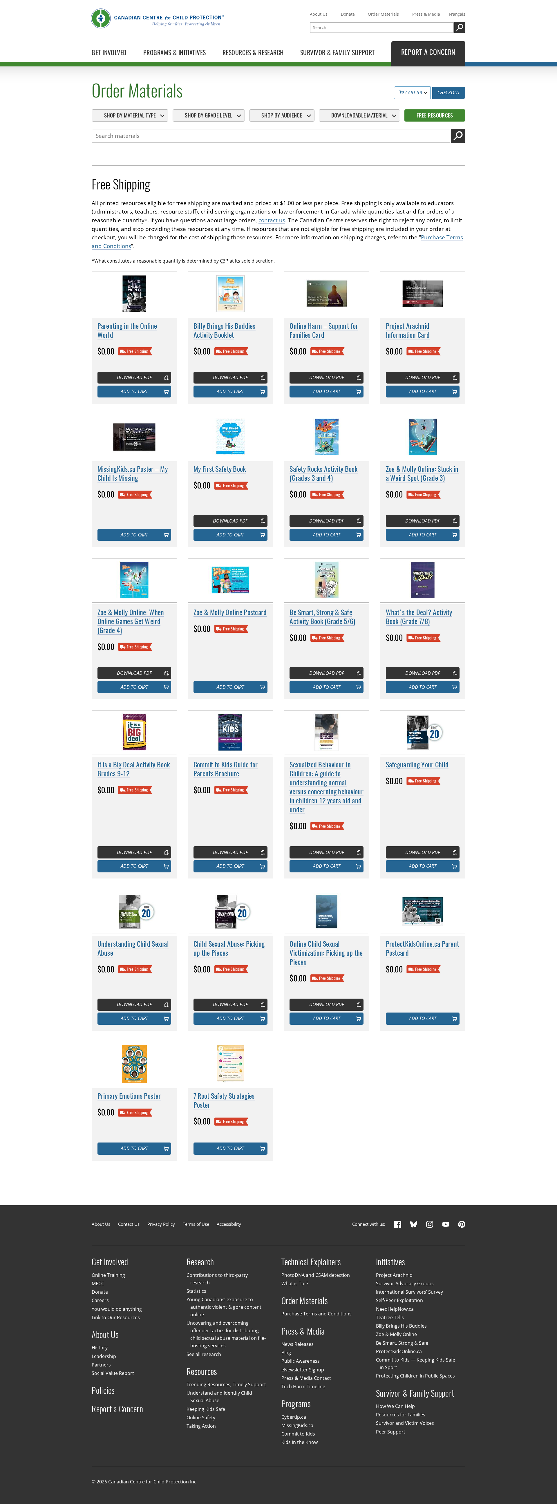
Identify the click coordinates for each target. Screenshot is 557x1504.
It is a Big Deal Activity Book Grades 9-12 (133, 769)
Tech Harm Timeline (303, 1386)
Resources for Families (400, 1414)
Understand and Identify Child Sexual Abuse (219, 1397)
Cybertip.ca (293, 1417)
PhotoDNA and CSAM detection (315, 1275)
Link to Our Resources (116, 1317)
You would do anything (117, 1309)
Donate (348, 14)
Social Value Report (113, 1373)
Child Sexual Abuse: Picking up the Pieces (229, 948)
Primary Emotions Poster (129, 1095)
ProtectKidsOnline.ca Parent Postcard (422, 948)
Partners (101, 1365)
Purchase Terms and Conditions (316, 1313)
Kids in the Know (299, 1442)
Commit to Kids (298, 1434)
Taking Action (201, 1426)
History (100, 1347)
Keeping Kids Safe (206, 1409)
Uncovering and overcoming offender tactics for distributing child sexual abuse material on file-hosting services (226, 1334)
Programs (296, 1403)
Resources (202, 1371)
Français (457, 14)
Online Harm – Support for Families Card (324, 330)
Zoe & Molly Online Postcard (230, 612)
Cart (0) (413, 92)
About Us (319, 14)
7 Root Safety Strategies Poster (224, 1100)
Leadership (104, 1356)
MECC (98, 1283)
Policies (103, 1390)
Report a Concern (117, 1409)
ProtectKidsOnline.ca (399, 1351)
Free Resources (435, 115)
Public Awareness (300, 1361)
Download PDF (134, 377)
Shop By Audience (281, 115)
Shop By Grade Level (208, 115)
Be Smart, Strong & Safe (402, 1343)
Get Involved (110, 1262)
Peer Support (390, 1432)
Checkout (448, 92)
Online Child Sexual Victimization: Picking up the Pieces (326, 952)
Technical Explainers (311, 1262)
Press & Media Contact (306, 1378)
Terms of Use (196, 1224)
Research (200, 1262)
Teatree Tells (390, 1317)
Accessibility (229, 1224)
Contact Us (129, 1224)
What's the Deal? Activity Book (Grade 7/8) (419, 617)
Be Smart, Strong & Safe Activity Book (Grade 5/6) (322, 617)
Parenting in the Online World (127, 330)
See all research (204, 1354)
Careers (100, 1300)
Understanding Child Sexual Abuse (133, 948)
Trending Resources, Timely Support (226, 1384)
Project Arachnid (394, 1275)
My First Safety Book (219, 468)
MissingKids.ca (297, 1425)
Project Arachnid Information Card (408, 330)
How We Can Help (395, 1406)
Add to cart (134, 391)
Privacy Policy (161, 1224)
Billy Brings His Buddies (401, 1326)
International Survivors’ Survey (409, 1292)
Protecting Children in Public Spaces (415, 1376)
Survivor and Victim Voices (405, 1423)
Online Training (108, 1275)
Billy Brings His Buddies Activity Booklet (224, 330)
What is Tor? (294, 1283)
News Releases (297, 1344)
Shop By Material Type (130, 115)
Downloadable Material (359, 115)
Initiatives (390, 1262)
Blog (286, 1352)
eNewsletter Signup (302, 1369)
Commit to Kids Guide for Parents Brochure (225, 769)
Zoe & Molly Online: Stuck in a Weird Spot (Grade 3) (422, 473)
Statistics (196, 1291)
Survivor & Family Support (415, 1393)
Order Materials (383, 14)
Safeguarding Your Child (417, 764)
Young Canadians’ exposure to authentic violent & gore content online (224, 1307)
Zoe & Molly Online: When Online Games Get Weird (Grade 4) (130, 621)
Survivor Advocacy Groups (405, 1283)
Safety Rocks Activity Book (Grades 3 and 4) (323, 473)
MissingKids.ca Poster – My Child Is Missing (132, 473)
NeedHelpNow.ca (395, 1309)
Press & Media (426, 14)
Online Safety (201, 1417)
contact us (271, 220)
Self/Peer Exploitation (399, 1300)
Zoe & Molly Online (396, 1334)
